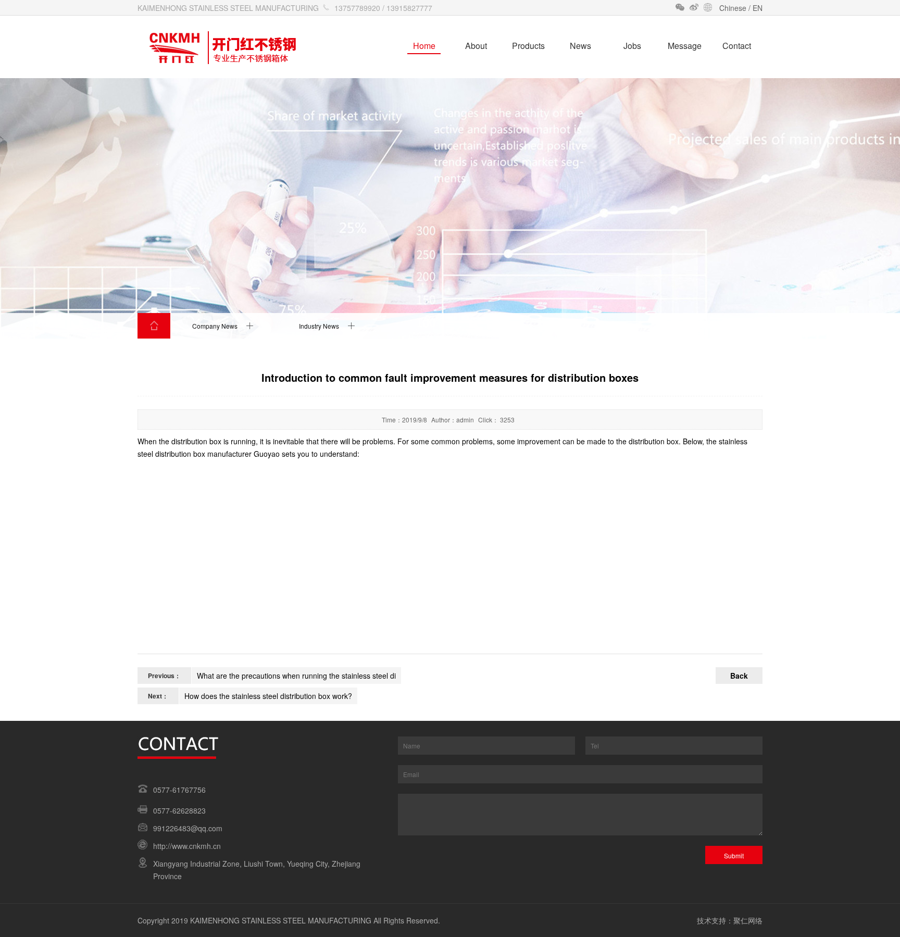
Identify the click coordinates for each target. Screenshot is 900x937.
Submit (734, 855)
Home (424, 46)
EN (757, 8)
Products (528, 46)
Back (739, 675)
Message (685, 46)
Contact (736, 46)
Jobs (632, 46)
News (580, 46)
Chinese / (736, 8)
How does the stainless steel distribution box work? (268, 696)
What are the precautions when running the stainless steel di (296, 675)
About (476, 46)
